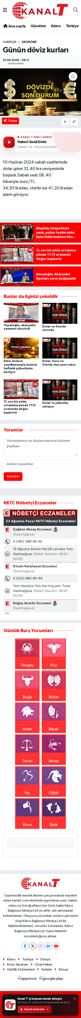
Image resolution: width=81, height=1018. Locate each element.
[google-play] (51, 980)
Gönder (13, 476)
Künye (63, 969)
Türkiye (72, 26)
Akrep (54, 761)
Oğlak (54, 793)
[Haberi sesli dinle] (9, 142)
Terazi (27, 761)
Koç (54, 665)
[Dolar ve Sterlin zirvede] (59, 313)
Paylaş (12, 120)
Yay (27, 793)
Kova (27, 825)
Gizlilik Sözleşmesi (21, 969)
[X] (32, 946)
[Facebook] (25, 946)
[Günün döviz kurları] (40, 92)
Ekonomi (29, 42)
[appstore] (27, 980)
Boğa (27, 697)
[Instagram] (40, 946)
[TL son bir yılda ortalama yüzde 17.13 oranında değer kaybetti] (21, 389)
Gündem (38, 26)
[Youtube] (56, 946)
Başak (54, 729)
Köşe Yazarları (17, 964)
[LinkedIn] (48, 946)
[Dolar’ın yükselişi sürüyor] (59, 390)
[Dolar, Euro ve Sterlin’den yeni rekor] (59, 348)
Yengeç (27, 665)
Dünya (45, 959)
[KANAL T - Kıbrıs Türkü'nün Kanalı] (40, 10)
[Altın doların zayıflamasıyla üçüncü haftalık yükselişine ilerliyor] (21, 348)
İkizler (54, 697)
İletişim (46, 969)
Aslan (27, 729)
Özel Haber (43, 964)
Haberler (9, 42)
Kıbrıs (56, 26)
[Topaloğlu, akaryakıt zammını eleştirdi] (21, 313)
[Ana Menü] (5, 10)
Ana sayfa (16, 26)
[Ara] (75, 10)
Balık (54, 825)
